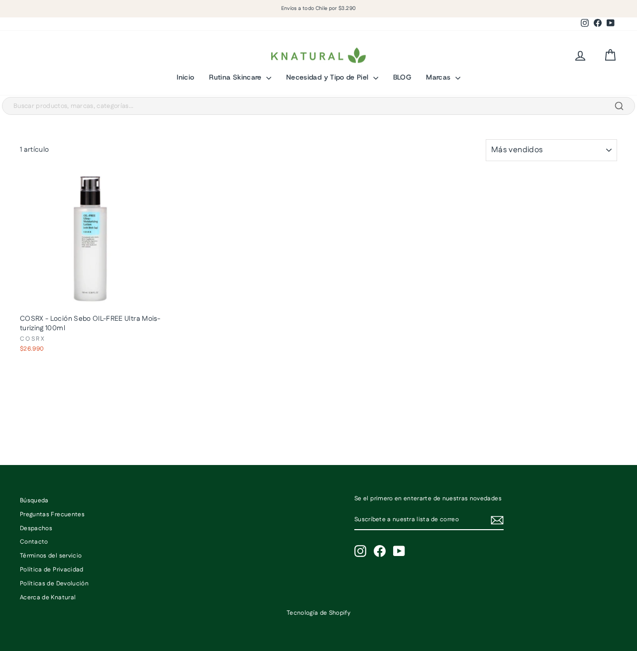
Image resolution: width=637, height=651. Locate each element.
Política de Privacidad (52, 569)
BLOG (402, 77)
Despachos (36, 528)
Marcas (439, 77)
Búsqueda (34, 500)
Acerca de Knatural (48, 597)
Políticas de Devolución (54, 583)
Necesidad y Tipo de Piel (328, 77)
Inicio (185, 77)
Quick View (90, 298)
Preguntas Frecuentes (52, 514)
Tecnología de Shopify (318, 613)
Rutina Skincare (236, 77)
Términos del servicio (51, 556)
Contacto (34, 542)
